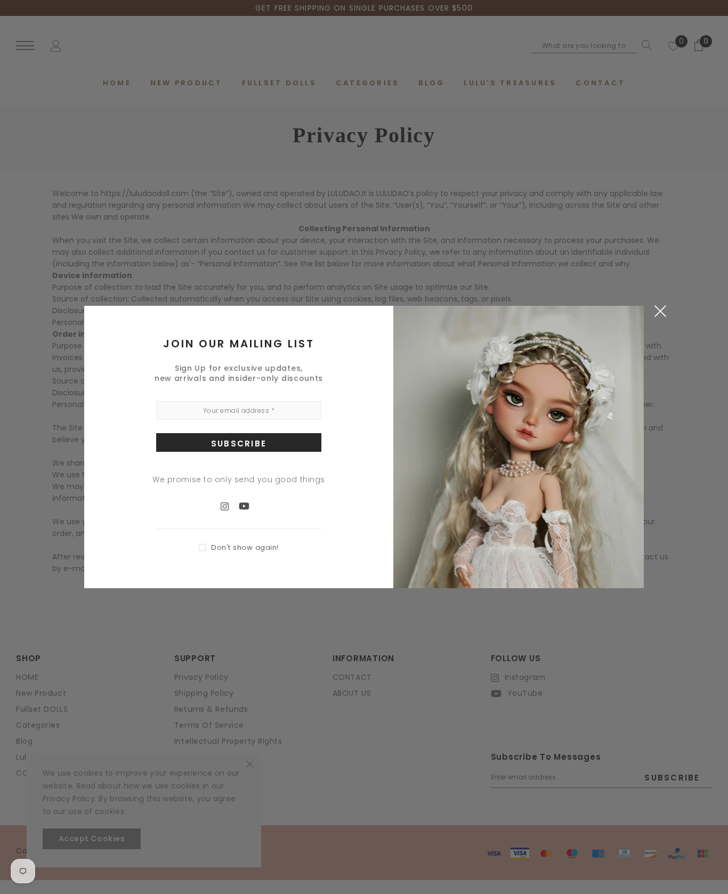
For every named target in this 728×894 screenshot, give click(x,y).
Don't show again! (245, 547)
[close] (660, 310)
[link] (230, 505)
